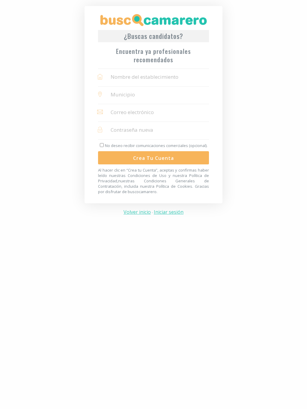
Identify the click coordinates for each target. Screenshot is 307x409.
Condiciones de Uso (147, 175)
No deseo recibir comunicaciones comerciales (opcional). (156, 145)
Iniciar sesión (168, 212)
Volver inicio (137, 212)
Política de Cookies (174, 186)
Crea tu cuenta (153, 158)
